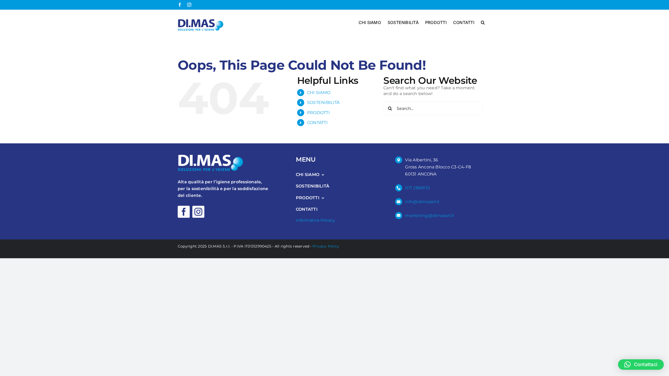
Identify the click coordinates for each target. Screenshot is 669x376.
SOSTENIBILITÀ (323, 102)
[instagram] (198, 212)
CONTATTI (317, 122)
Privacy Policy (326, 246)
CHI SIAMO (318, 92)
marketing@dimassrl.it (429, 215)
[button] (483, 22)
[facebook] (184, 212)
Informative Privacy (315, 220)
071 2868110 (417, 187)
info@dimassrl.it (422, 201)
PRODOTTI (318, 112)
